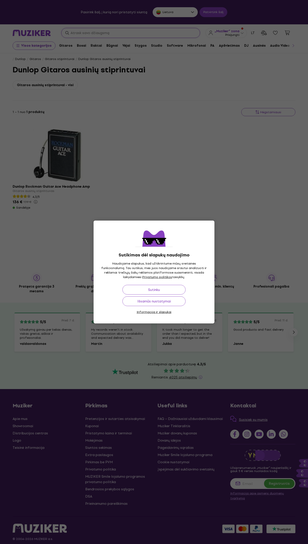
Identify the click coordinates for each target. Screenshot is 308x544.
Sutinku (154, 290)
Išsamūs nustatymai (154, 301)
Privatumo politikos (157, 277)
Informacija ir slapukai (154, 312)
